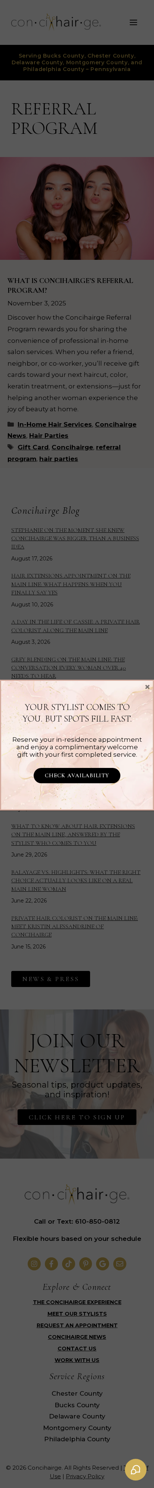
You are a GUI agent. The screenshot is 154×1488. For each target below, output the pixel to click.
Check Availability (77, 775)
